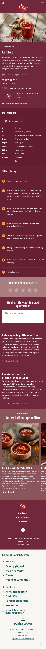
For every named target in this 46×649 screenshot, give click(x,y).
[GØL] (8, 95)
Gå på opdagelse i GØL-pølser (15, 403)
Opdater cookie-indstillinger (23, 639)
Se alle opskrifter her (11, 361)
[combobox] (13, 121)
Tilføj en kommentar (8, 83)
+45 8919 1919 (23, 541)
